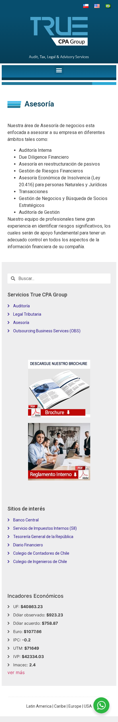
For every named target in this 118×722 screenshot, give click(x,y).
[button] (59, 70)
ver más (16, 672)
